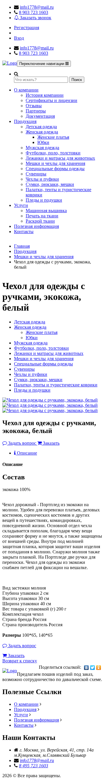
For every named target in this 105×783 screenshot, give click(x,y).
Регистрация (26, 27)
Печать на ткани (42, 215)
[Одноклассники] (99, 667)
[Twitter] (93, 667)
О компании (26, 89)
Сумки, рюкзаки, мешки (50, 184)
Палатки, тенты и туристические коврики (55, 384)
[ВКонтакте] (86, 667)
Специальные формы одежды (55, 168)
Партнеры (36, 110)
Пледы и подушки (44, 200)
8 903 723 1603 (33, 12)
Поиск (76, 80)
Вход (19, 38)
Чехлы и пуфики (42, 179)
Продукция (25, 121)
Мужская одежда (42, 147)
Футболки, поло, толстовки (53, 152)
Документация (40, 116)
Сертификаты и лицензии (51, 100)
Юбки (43, 142)
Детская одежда (41, 126)
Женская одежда (42, 131)
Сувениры (36, 173)
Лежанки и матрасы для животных (60, 158)
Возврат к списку (19, 660)
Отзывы (34, 105)
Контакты (24, 231)
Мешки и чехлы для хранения (55, 163)
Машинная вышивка (46, 210)
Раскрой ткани (40, 221)
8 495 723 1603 (33, 765)
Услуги (21, 205)
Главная (22, 246)
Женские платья (53, 137)
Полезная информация (36, 226)
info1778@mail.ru (37, 7)
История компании (45, 95)
